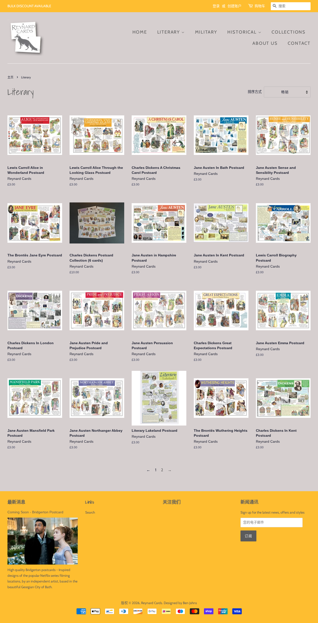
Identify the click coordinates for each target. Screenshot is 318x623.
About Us (265, 43)
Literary (169, 32)
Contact (299, 43)
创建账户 (234, 6)
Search (90, 512)
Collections (289, 32)
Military (206, 32)
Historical (242, 32)
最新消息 (16, 502)
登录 (216, 6)
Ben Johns (190, 603)
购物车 (260, 6)
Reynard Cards (151, 603)
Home (139, 32)
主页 (10, 77)
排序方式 (255, 92)
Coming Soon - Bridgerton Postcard (35, 512)
